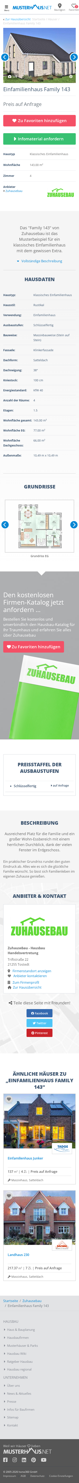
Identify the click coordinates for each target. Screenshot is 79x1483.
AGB (23, 1476)
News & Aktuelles (19, 1393)
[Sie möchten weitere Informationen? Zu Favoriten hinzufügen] (39, 55)
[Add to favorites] (9, 1099)
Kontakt (12, 1425)
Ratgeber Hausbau (20, 1361)
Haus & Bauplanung (21, 1329)
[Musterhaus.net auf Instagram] (17, 1461)
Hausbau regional (19, 1369)
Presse (11, 1401)
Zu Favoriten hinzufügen (42, 120)
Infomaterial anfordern (42, 139)
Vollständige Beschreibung (41, 261)
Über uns (13, 1385)
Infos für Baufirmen (20, 1409)
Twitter (41, 1023)
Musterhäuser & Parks (22, 1345)
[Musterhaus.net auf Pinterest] (36, 1461)
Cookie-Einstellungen (61, 1476)
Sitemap (12, 1417)
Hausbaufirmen (18, 1337)
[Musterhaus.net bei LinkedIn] (26, 1461)
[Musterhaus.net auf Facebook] (8, 1461)
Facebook (41, 1013)
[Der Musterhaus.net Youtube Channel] (43, 1461)
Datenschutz (37, 1476)
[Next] (74, 57)
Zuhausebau (32, 1301)
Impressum (9, 1476)
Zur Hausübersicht (18, 19)
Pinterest (41, 1033)
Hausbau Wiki (16, 1353)
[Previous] (4, 57)
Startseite (10, 1301)
